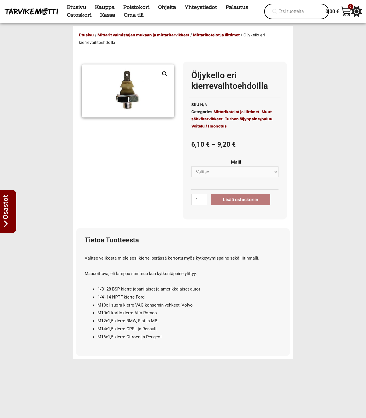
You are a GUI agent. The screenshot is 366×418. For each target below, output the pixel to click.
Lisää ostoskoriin (240, 199)
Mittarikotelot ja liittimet (216, 35)
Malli (236, 162)
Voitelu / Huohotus (209, 126)
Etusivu (86, 35)
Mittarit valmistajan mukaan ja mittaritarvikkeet (143, 35)
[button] (165, 74)
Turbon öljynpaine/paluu (248, 119)
